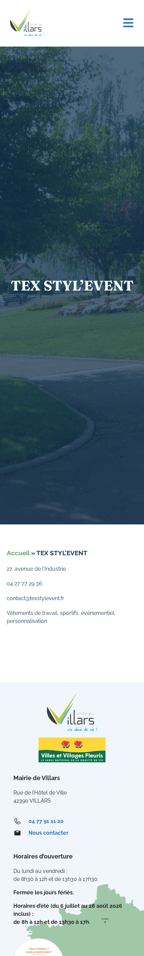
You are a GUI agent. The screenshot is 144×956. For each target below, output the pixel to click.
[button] (128, 23)
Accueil (18, 553)
